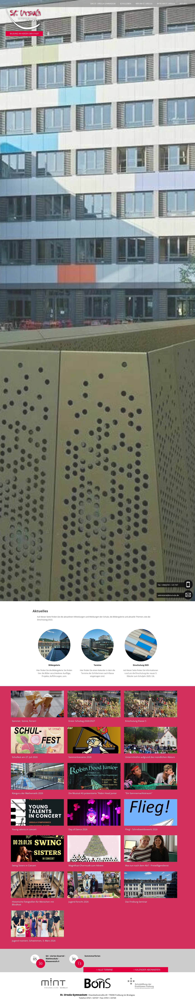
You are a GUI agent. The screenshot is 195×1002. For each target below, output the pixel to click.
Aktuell (183, 3)
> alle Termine (104, 969)
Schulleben (125, 3)
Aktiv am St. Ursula (166, 3)
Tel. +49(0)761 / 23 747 (168, 584)
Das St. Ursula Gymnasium (102, 3)
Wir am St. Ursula (144, 3)
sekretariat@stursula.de (168, 595)
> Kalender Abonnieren (146, 969)
